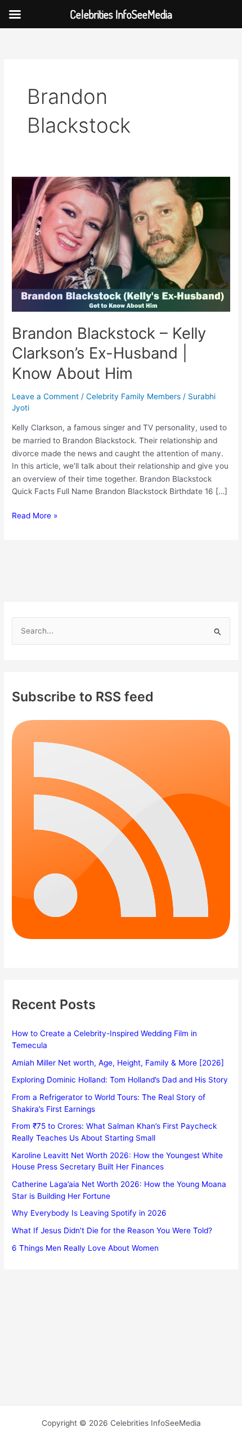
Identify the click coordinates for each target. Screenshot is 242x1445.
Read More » (34, 516)
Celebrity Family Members (133, 396)
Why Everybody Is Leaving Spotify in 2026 (89, 1212)
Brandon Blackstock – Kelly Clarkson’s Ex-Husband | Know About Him (109, 353)
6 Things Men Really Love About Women (85, 1247)
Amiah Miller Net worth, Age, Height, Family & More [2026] (118, 1062)
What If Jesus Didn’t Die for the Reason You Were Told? (112, 1230)
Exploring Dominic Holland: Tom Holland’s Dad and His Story (120, 1079)
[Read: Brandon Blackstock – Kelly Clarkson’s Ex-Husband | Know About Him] (121, 243)
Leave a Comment (45, 396)
